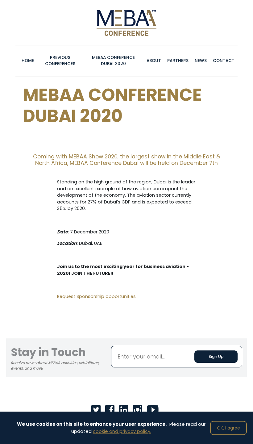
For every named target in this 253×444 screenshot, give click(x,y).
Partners (178, 61)
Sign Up (216, 356)
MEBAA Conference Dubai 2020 (113, 61)
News (201, 61)
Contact (223, 61)
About (154, 61)
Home (28, 61)
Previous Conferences (60, 61)
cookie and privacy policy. (122, 431)
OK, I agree (228, 428)
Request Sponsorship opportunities (96, 296)
